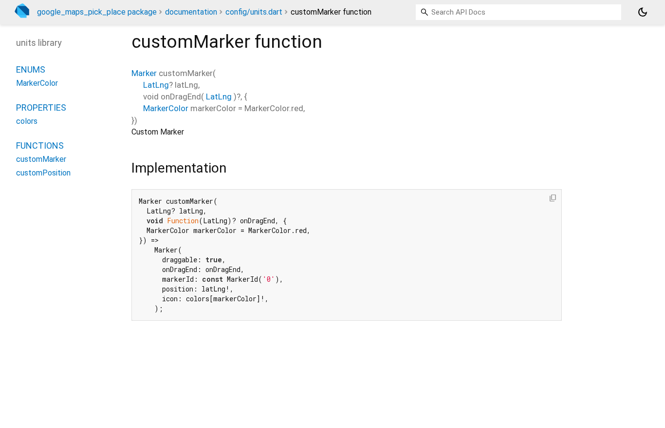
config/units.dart (253, 12)
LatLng (156, 85)
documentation (191, 12)
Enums (30, 69)
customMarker (41, 159)
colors (26, 121)
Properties (41, 107)
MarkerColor (165, 108)
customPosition (43, 172)
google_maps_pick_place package (97, 12)
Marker (144, 73)
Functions (40, 145)
